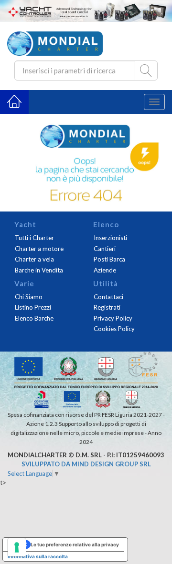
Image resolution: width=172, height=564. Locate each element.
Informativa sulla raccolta (38, 556)
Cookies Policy (114, 328)
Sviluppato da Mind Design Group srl (86, 464)
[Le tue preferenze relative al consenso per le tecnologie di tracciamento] (17, 547)
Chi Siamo (29, 297)
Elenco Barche (34, 318)
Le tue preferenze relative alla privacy (75, 544)
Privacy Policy (113, 318)
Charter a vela (34, 259)
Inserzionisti (110, 238)
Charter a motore (39, 248)
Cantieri (105, 248)
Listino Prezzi (33, 307)
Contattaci (108, 297)
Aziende (105, 270)
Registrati (107, 307)
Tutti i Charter (34, 238)
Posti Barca (109, 259)
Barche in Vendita (39, 270)
